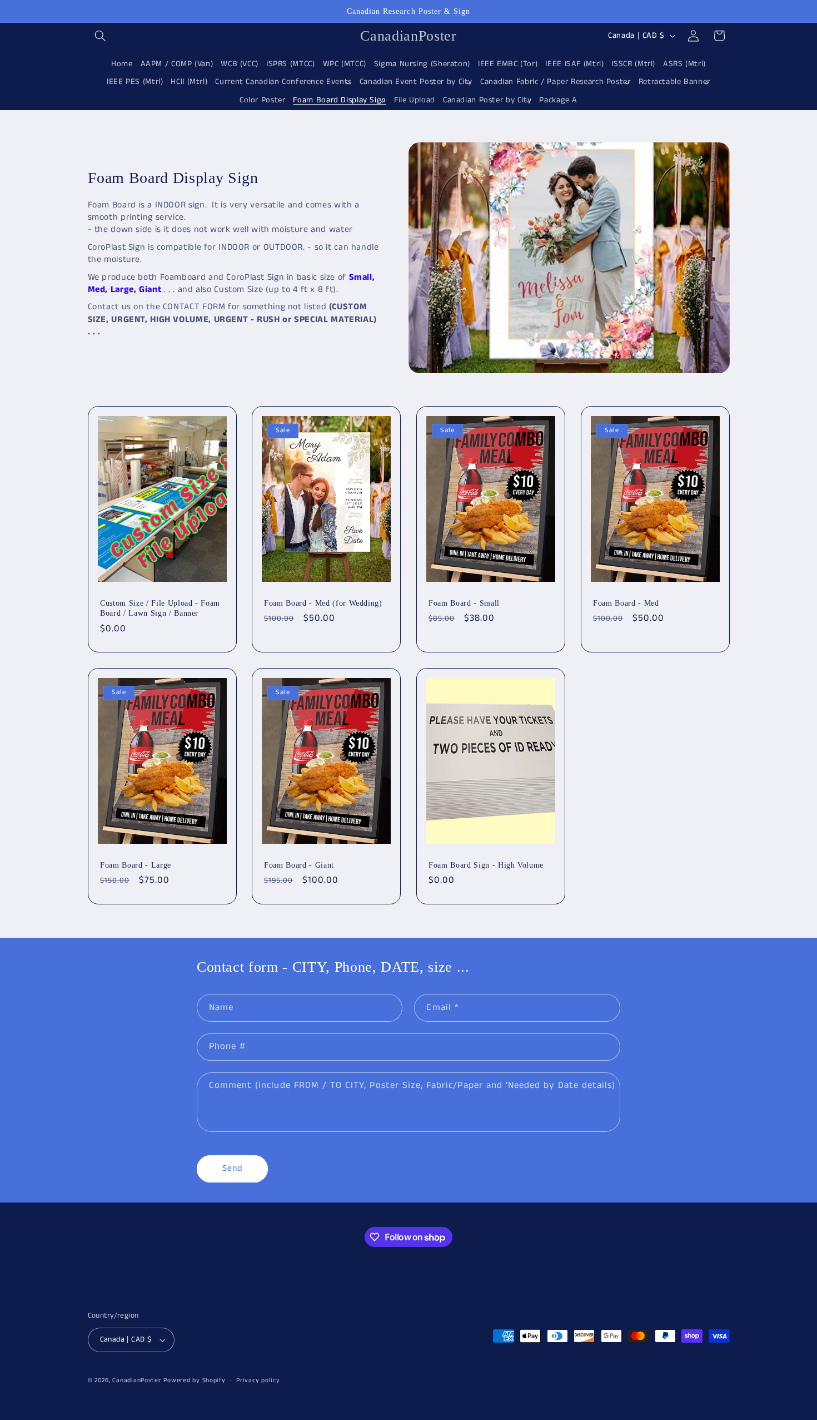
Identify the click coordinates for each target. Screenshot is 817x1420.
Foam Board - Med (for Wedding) (323, 602)
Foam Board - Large (135, 864)
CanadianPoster (136, 1380)
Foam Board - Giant (299, 864)
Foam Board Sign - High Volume (486, 864)
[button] (100, 35)
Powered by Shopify (194, 1380)
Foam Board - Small (464, 602)
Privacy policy (258, 1380)
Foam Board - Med (626, 602)
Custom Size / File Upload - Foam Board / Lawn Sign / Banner (160, 607)
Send (232, 1168)
